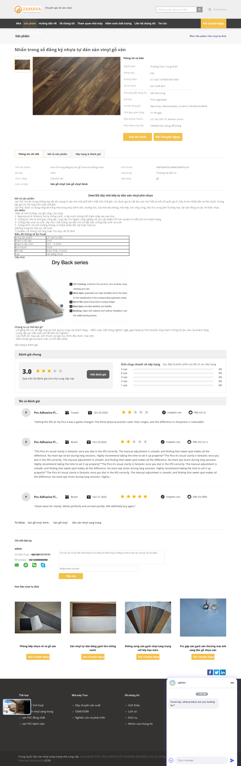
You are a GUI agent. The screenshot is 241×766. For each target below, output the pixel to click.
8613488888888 (38, 559)
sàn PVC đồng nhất (33, 717)
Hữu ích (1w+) (200, 442)
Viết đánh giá (98, 374)
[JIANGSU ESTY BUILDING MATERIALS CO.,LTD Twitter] (216, 672)
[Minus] (232, 683)
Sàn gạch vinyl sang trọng (37, 711)
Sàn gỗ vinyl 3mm (38, 522)
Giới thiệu (134, 705)
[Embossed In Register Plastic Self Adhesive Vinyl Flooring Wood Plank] (22, 64)
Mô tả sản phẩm (57, 154)
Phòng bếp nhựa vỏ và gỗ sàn (38, 646)
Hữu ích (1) (200, 412)
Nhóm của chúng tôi (140, 723)
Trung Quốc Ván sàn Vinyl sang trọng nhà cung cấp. (49, 756)
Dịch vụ (132, 717)
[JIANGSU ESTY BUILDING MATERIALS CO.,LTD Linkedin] (223, 672)
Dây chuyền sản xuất (87, 705)
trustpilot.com (174, 412)
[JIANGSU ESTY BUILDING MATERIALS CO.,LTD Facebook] (210, 672)
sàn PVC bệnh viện (33, 723)
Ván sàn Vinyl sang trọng (86, 522)
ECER (48, 760)
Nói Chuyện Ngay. (213, 23)
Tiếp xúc (71, 576)
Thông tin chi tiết (28, 154)
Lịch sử (132, 711)
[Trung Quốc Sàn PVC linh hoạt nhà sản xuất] (28, 9)
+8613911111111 (40, 554)
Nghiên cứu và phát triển (90, 717)
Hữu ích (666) (200, 497)
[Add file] (171, 760)
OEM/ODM (82, 711)
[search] (200, 9)
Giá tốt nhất (137, 137)
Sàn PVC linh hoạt (33, 705)
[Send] (232, 760)
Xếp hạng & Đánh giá (88, 154)
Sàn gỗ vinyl (60, 522)
